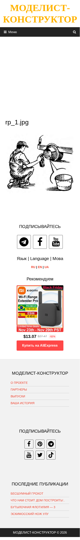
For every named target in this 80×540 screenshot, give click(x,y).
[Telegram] (24, 242)
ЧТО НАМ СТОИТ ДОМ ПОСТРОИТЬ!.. (38, 500)
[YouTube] (56, 242)
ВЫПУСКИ (18, 396)
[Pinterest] (40, 444)
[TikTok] (51, 455)
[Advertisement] (40, 76)
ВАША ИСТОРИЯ (22, 403)
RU (33, 267)
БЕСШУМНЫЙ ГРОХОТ (27, 493)
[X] (40, 455)
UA (46, 267)
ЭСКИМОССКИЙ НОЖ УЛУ (30, 514)
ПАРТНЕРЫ (19, 389)
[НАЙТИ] (74, 32)
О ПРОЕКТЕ (19, 382)
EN (40, 267)
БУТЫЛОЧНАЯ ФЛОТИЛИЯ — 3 (33, 507)
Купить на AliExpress (40, 345)
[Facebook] (40, 242)
